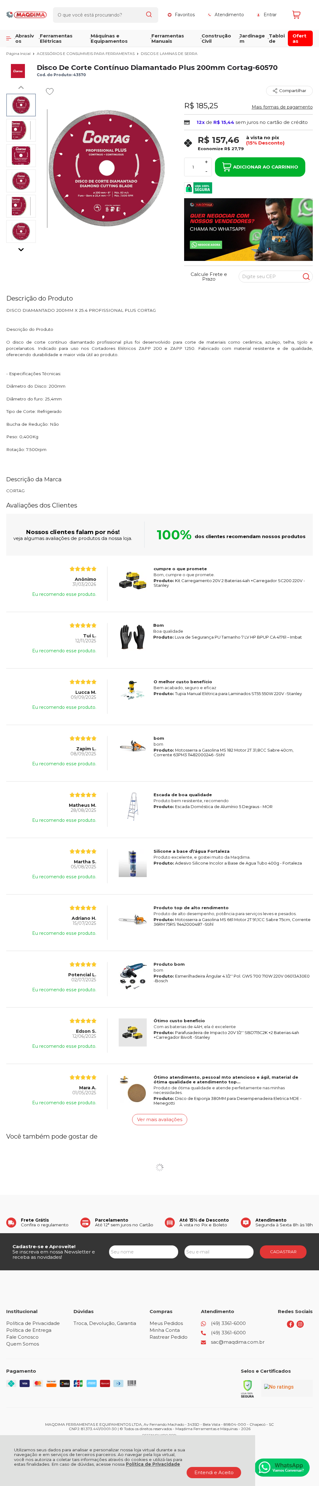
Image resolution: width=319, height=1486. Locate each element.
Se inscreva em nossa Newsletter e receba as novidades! (53, 1254)
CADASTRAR (283, 1251)
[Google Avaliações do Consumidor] (287, 1388)
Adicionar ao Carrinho (265, 167)
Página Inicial (18, 53)
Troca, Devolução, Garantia (105, 1323)
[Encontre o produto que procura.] (149, 15)
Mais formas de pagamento (282, 107)
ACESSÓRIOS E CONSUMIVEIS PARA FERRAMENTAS (86, 53)
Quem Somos (22, 1344)
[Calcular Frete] (306, 276)
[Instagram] (300, 1326)
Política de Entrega (28, 1330)
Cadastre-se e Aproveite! (43, 1246)
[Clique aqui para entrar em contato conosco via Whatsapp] (282, 1468)
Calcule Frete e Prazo (209, 276)
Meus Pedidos (166, 1323)
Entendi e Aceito (214, 1472)
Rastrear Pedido (169, 1337)
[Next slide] (21, 248)
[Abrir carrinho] (301, 15)
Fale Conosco (22, 1337)
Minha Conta (165, 1330)
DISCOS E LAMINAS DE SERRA (169, 53)
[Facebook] (290, 1326)
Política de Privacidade (153, 1464)
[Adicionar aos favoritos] (50, 91)
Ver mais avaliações (159, 1119)
